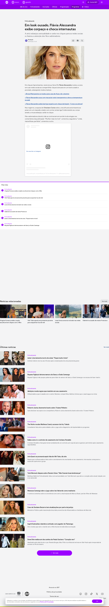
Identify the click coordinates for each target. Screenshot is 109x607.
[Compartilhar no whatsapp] (73, 40)
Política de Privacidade (47, 602)
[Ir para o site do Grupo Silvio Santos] (14, 594)
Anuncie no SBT (54, 587)
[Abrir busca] (83, 2)
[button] (13, 316)
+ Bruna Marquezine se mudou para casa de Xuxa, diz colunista (47, 94)
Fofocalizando (29, 21)
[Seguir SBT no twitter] (97, 594)
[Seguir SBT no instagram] (86, 594)
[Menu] (102, 2)
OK (97, 601)
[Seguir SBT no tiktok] (91, 594)
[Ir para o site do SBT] (27, 594)
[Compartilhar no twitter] (82, 40)
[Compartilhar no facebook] (78, 40)
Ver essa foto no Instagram (33, 151)
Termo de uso (54, 596)
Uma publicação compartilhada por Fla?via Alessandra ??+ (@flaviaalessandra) (47, 173)
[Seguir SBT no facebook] (80, 594)
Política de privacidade (54, 592)
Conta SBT (93, 2)
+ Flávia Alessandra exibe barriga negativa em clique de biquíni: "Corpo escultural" (54, 104)
